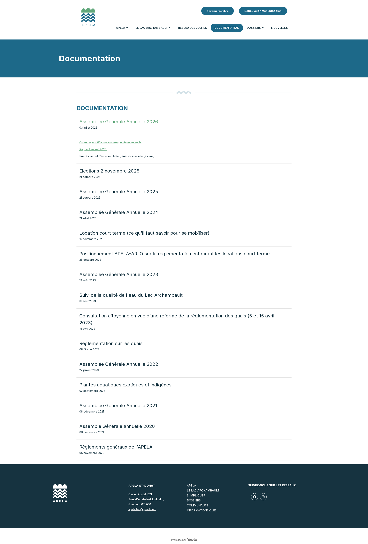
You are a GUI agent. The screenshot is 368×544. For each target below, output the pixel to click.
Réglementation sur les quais (111, 343)
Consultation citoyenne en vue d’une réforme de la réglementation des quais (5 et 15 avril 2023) (176, 319)
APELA (120, 28)
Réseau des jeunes (192, 28)
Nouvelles (279, 28)
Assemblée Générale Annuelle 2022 (118, 364)
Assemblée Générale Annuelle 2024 (118, 212)
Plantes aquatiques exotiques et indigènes (125, 385)
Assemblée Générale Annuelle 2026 (118, 121)
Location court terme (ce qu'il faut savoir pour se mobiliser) (144, 233)
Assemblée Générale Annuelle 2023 (118, 274)
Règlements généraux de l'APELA (116, 447)
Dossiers (254, 28)
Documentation (226, 28)
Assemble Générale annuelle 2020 (117, 426)
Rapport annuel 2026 (93, 149)
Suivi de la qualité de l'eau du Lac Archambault (131, 295)
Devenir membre (218, 10)
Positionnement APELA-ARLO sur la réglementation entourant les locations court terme (174, 253)
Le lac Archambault (151, 28)
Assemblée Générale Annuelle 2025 (118, 191)
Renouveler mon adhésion (263, 10)
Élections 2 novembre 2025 (109, 171)
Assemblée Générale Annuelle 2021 (118, 405)
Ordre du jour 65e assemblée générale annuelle (110, 142)
